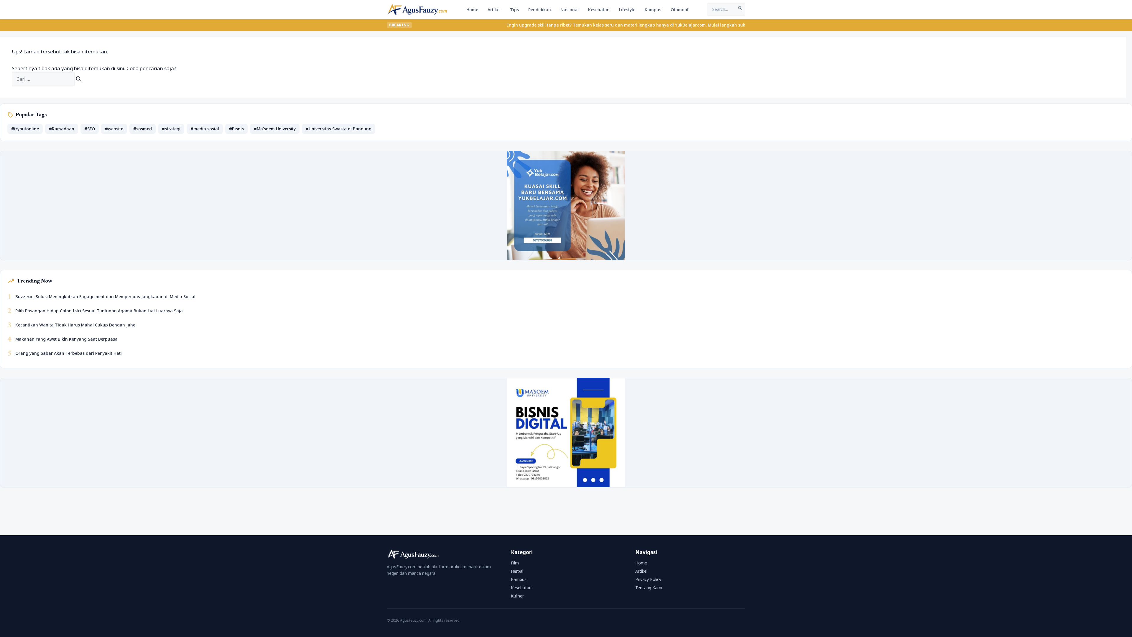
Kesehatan (599, 9)
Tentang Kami (648, 587)
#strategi (171, 129)
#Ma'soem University (275, 129)
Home (472, 9)
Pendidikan (539, 9)
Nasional (569, 9)
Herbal (517, 571)
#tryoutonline (25, 129)
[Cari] (78, 79)
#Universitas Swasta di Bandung (338, 129)
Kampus (653, 9)
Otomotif (680, 9)
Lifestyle (627, 9)
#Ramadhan (61, 129)
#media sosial (204, 129)
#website (114, 129)
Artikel (494, 9)
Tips (514, 9)
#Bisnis (236, 129)
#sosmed (142, 129)
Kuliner (517, 596)
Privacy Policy (648, 579)
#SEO (89, 129)
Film (515, 563)
